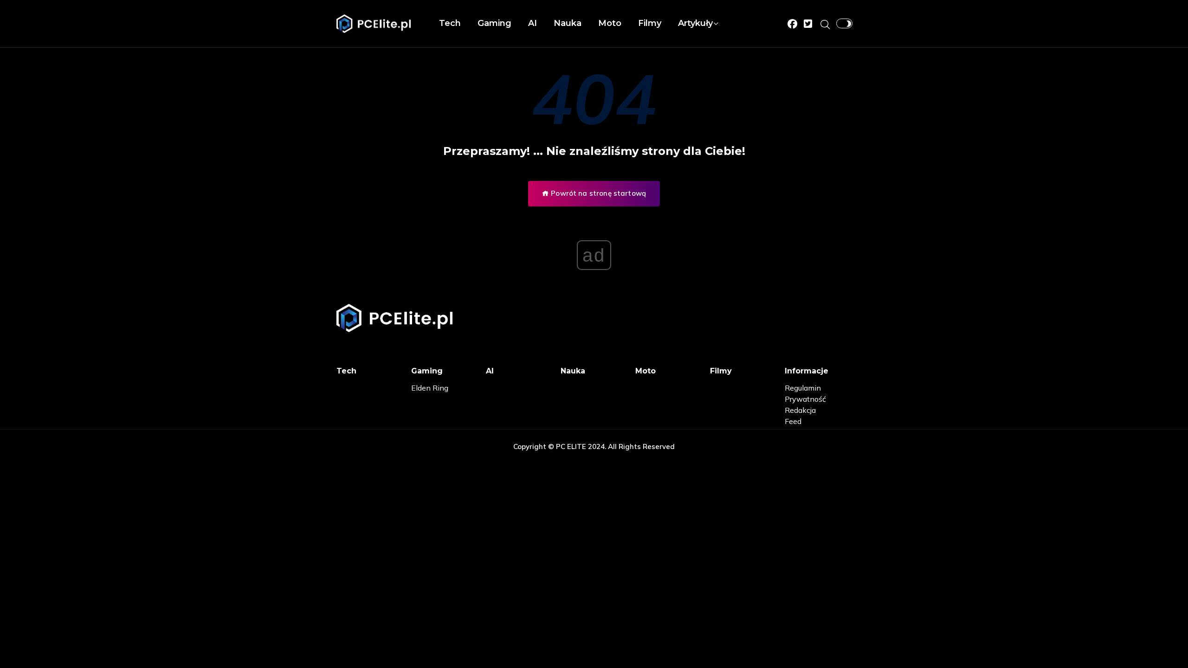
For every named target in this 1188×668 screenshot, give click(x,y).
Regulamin (803, 387)
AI (532, 23)
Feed (793, 421)
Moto (609, 23)
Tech (450, 23)
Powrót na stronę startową (597, 193)
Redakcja (800, 410)
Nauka (567, 23)
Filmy (649, 23)
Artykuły (695, 23)
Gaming (494, 23)
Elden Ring (429, 387)
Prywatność (805, 399)
